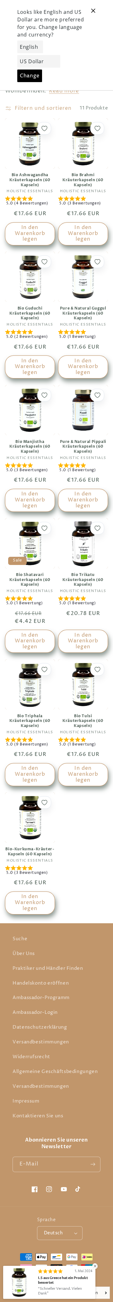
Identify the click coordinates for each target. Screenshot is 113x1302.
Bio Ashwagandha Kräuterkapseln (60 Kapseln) (30, 180)
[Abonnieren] (93, 1164)
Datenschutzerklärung (40, 1027)
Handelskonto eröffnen (41, 983)
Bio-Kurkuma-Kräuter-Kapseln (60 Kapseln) (29, 852)
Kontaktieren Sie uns (38, 1116)
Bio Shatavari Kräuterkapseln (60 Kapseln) (30, 580)
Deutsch (53, 1233)
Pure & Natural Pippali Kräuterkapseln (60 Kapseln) (83, 446)
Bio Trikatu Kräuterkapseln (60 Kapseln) (83, 580)
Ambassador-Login (35, 1012)
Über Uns (24, 954)
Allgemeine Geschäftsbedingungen (55, 1072)
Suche (20, 939)
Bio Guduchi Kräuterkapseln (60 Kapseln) (30, 313)
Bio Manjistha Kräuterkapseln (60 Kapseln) (30, 446)
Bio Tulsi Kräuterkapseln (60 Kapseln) (83, 721)
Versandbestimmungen (41, 1042)
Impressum (26, 1101)
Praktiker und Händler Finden (48, 968)
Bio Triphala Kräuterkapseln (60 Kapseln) (30, 721)
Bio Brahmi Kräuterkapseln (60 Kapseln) (83, 180)
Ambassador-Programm (41, 998)
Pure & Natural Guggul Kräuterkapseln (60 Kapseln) (83, 313)
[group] (30, 202)
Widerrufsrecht (31, 1057)
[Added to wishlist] (44, 128)
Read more (64, 91)
